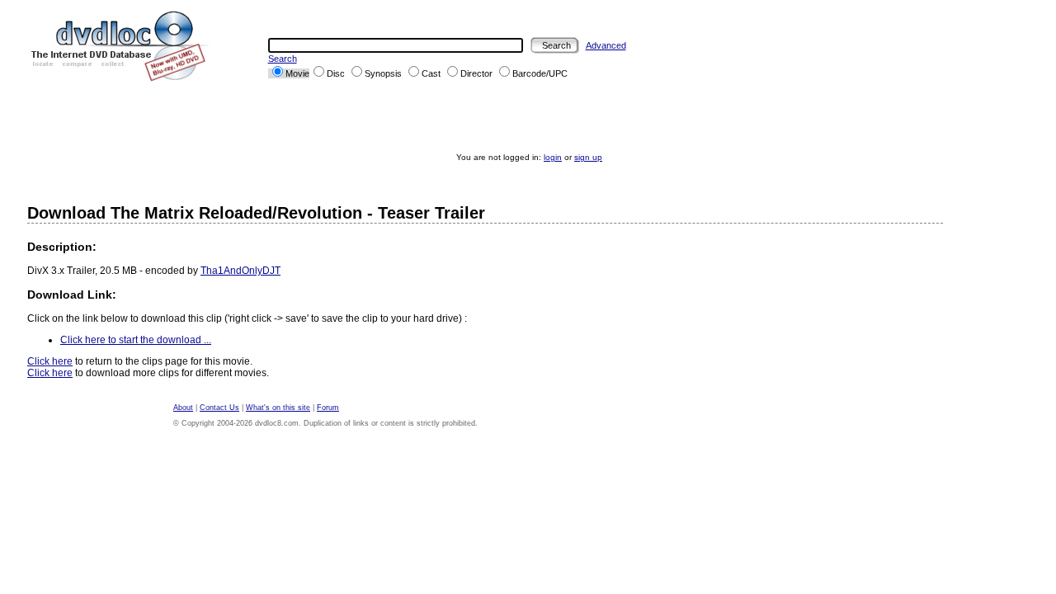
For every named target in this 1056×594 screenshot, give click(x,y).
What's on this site (278, 407)
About (183, 407)
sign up (588, 157)
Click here (50, 361)
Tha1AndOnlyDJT (240, 270)
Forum (328, 407)
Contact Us (219, 407)
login (553, 157)
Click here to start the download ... (135, 340)
